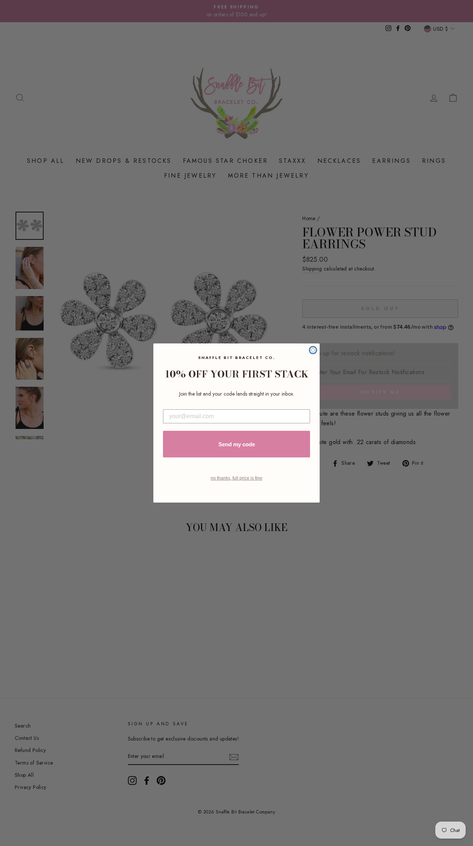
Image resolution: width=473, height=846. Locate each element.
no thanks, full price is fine (236, 478)
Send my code (236, 444)
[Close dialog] (313, 350)
